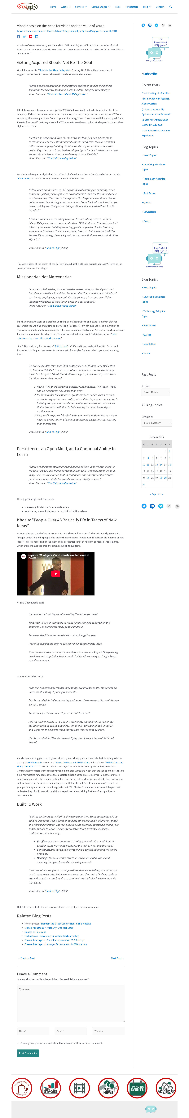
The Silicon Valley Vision (62, 158)
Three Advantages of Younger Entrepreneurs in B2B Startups (55, 944)
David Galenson (33, 762)
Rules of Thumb (46, 31)
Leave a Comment (26, 31)
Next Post (118, 958)
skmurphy (74, 31)
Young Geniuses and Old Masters (73, 762)
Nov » (160, 494)
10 (144, 464)
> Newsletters (149, 211)
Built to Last (60, 346)
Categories (147, 416)
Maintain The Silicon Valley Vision (67, 94)
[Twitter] (24, 36)
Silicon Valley (61, 31)
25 (148, 477)
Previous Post (26, 958)
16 (169, 464)
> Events (146, 221)
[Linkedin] (36, 36)
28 (161, 477)
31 (144, 484)
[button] (69, 7)
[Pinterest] (30, 36)
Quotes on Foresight (35, 931)
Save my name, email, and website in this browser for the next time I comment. (62, 1043)
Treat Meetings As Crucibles (156, 93)
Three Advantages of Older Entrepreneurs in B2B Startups (54, 940)
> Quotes (146, 202)
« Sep (153, 494)
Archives (146, 386)
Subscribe (150, 74)
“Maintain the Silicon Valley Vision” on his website (65, 923)
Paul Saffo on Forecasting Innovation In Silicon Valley (51, 936)
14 (161, 464)
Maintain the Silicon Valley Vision (55, 70)
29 (165, 477)
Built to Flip (24, 178)
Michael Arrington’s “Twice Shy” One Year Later (48, 927)
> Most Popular (149, 155)
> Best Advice (149, 193)
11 (148, 464)
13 (156, 464)
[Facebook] (18, 36)
